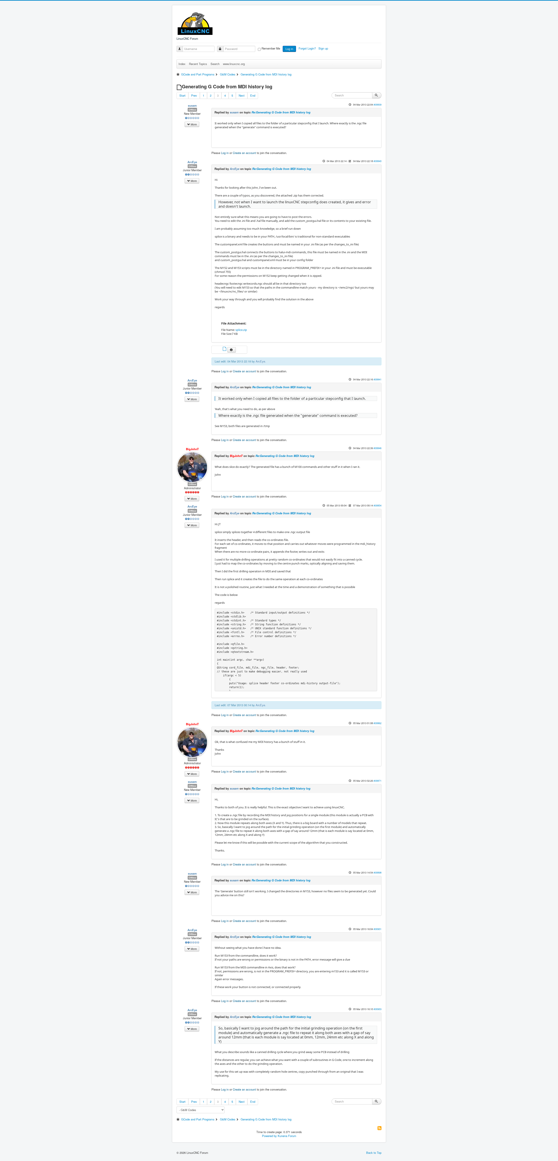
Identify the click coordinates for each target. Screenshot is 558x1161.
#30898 (377, 872)
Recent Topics (198, 64)
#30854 (377, 505)
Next (242, 95)
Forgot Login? (308, 48)
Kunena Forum (287, 1136)
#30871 (377, 780)
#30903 (377, 1009)
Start (182, 95)
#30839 (377, 104)
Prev (194, 95)
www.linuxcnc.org (234, 64)
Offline (192, 109)
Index (182, 64)
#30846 (377, 448)
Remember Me (271, 48)
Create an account (244, 153)
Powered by (269, 1136)
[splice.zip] (225, 349)
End (252, 95)
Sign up (323, 48)
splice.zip (241, 330)
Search (215, 64)
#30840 (377, 161)
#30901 (377, 929)
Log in (289, 49)
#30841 (377, 379)
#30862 (377, 723)
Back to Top (373, 1153)
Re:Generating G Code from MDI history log (281, 112)
